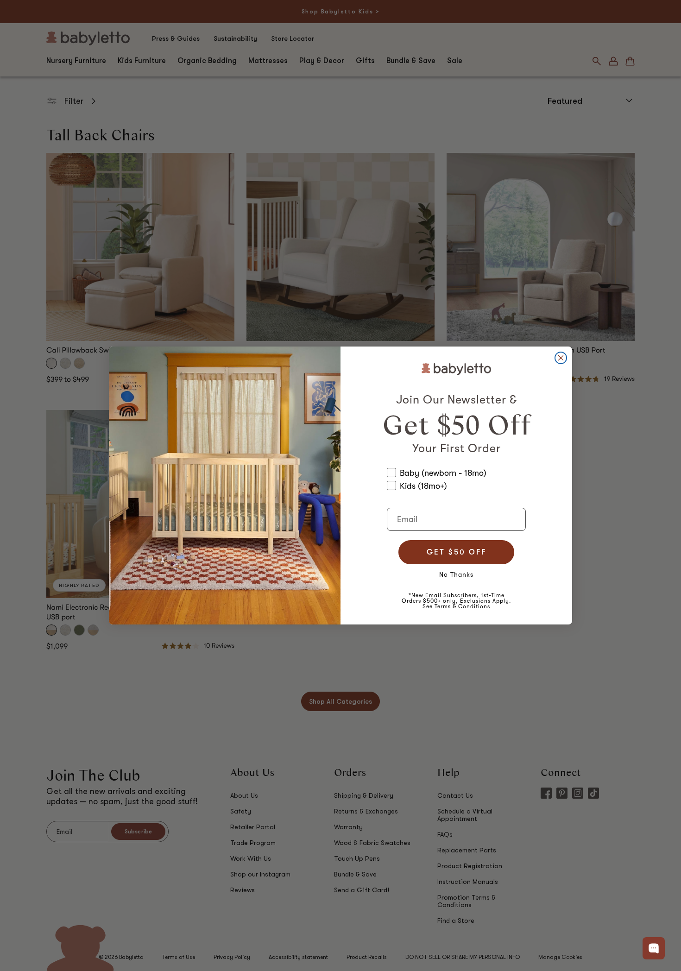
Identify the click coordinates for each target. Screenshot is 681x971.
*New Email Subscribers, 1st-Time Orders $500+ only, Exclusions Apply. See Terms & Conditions (456, 601)
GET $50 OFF (456, 552)
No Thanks (456, 574)
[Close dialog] (561, 358)
